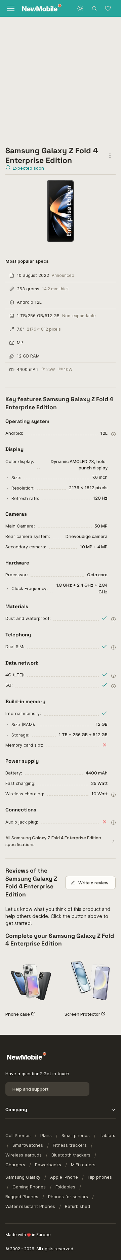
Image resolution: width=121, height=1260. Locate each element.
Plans (46, 1135)
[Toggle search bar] (94, 8)
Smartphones (76, 1135)
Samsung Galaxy (22, 1177)
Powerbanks (48, 1164)
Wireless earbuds (23, 1155)
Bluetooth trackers (70, 1155)
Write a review (93, 882)
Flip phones (100, 1177)
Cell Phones (18, 1135)
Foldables (65, 1186)
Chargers (15, 1164)
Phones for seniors (68, 1196)
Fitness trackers (70, 1145)
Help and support (30, 1089)
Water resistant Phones (30, 1206)
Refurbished (77, 1206)
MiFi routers (83, 1164)
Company (16, 1109)
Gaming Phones (29, 1186)
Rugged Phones (21, 1196)
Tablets (107, 1135)
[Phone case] (30, 980)
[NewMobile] (39, 8)
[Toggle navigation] (10, 8)
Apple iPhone (64, 1177)
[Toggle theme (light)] (80, 8)
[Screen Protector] (90, 980)
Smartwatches (27, 1145)
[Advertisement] (60, 80)
